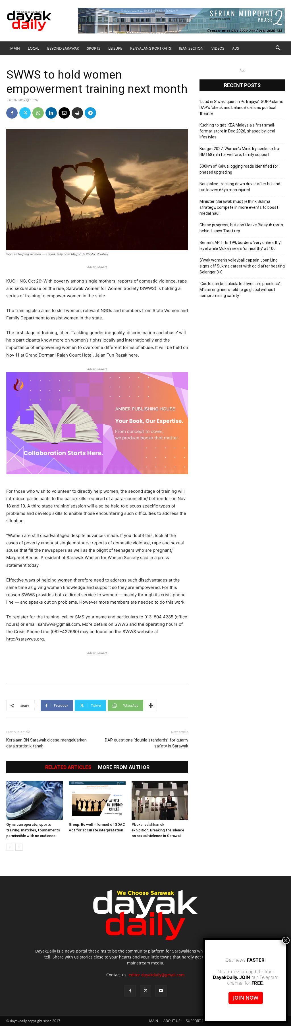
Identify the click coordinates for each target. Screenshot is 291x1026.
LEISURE (115, 48)
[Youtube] (161, 990)
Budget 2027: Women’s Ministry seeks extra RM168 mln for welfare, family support (239, 151)
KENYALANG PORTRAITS (150, 48)
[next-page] (18, 847)
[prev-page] (9, 847)
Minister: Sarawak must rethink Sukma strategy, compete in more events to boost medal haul (238, 207)
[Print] (77, 113)
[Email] (64, 113)
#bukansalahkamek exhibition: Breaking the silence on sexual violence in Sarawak (158, 830)
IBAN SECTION (191, 48)
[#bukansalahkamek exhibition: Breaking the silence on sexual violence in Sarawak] (160, 800)
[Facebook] (12, 113)
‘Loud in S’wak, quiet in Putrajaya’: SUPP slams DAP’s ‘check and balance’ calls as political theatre (241, 107)
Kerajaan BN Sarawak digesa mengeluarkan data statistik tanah (46, 743)
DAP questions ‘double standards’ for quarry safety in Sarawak (146, 743)
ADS (235, 48)
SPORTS (93, 48)
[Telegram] (90, 113)
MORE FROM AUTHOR (123, 767)
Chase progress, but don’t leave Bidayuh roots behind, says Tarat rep (241, 228)
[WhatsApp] (38, 113)
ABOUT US (171, 1020)
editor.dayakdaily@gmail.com (157, 974)
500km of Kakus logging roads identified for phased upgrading (238, 169)
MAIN (15, 48)
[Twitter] (25, 113)
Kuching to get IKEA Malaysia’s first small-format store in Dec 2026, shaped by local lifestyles (237, 131)
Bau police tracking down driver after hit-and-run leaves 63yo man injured (240, 187)
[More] (151, 705)
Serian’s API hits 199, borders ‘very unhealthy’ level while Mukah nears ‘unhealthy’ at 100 (240, 245)
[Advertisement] (97, 664)
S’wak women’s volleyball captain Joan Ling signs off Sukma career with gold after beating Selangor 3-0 (242, 266)
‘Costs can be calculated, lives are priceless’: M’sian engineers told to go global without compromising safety (240, 289)
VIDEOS (217, 48)
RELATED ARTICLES (68, 767)
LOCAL (33, 48)
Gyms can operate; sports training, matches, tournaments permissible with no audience (33, 830)
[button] (278, 48)
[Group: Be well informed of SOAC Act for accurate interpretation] (97, 800)
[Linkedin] (51, 113)
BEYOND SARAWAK (63, 48)
